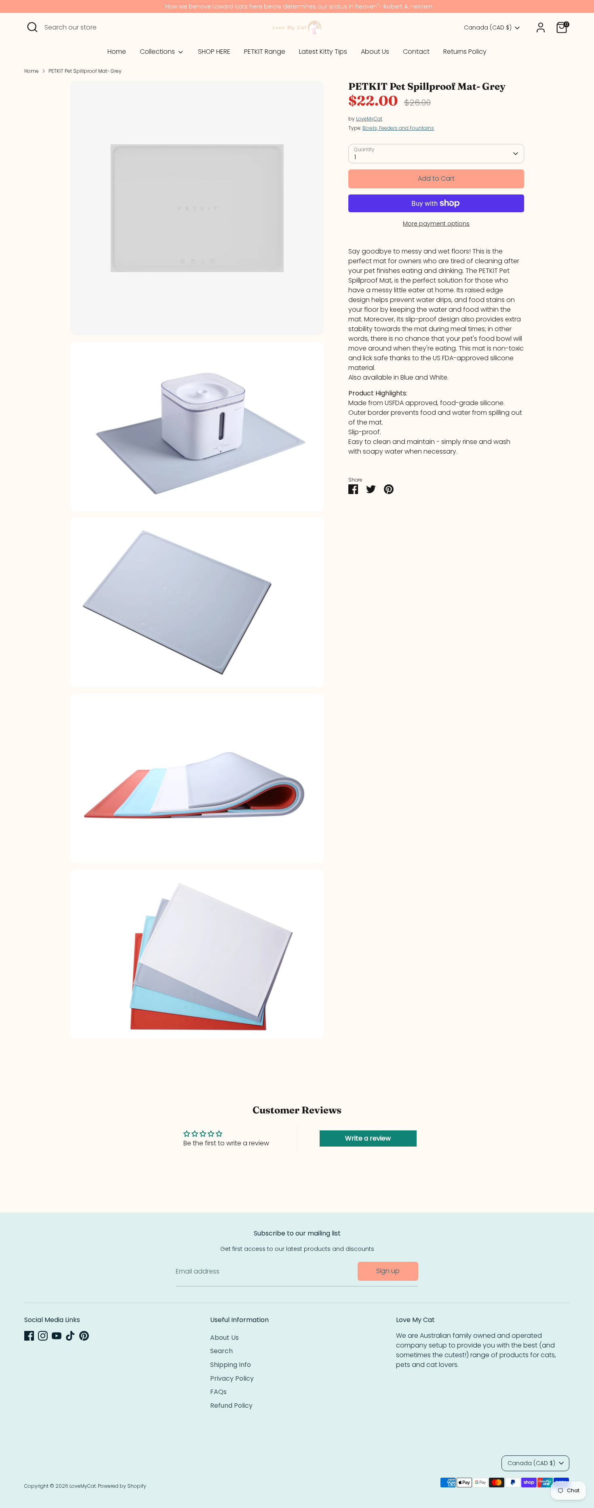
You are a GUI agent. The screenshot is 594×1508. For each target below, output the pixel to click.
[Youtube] (56, 1336)
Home (116, 51)
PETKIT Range (264, 51)
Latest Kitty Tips (323, 51)
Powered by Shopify (122, 1486)
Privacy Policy (232, 1378)
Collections (158, 51)
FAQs (218, 1391)
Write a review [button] (368, 1138)
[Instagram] (43, 1336)
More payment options (436, 224)
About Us (375, 51)
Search (221, 1351)
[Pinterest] (84, 1336)
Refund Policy (231, 1405)
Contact (416, 51)
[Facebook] (29, 1336)
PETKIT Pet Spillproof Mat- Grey (85, 71)
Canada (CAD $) (488, 28)
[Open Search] (32, 27)
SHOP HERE (214, 51)
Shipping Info (230, 1364)
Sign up (388, 1271)
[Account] (541, 27)
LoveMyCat (369, 118)
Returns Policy (465, 51)
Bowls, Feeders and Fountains (398, 128)
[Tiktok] (70, 1336)
